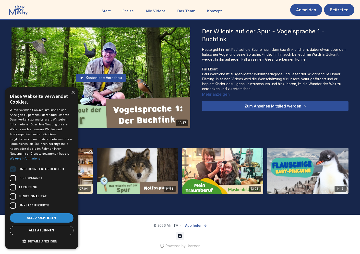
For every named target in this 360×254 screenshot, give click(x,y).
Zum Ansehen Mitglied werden (273, 106)
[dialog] (41, 168)
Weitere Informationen (26, 158)
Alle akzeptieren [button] (41, 218)
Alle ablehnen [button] (41, 230)
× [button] (73, 92)
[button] (41, 241)
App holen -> (196, 225)
